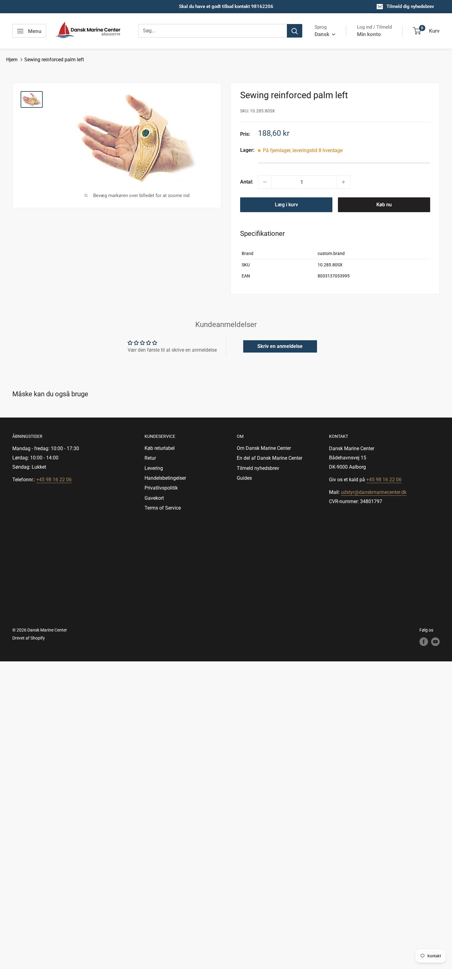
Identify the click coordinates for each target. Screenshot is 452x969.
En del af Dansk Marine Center (269, 458)
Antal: (246, 182)
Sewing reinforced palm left (54, 60)
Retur (150, 458)
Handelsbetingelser (165, 478)
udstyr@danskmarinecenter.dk (373, 492)
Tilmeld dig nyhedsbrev (410, 6)
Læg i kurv (286, 205)
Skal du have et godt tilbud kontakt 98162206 (226, 6)
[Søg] (294, 31)
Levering (154, 468)
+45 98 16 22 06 (54, 479)
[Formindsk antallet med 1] (264, 182)
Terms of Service (163, 508)
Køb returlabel (160, 448)
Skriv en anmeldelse (280, 346)
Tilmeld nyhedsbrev (258, 468)
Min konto (369, 34)
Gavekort (154, 498)
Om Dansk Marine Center (264, 448)
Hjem (12, 60)
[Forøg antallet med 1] (343, 182)
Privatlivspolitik (161, 488)
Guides (244, 478)
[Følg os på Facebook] (423, 641)
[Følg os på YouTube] (435, 641)
